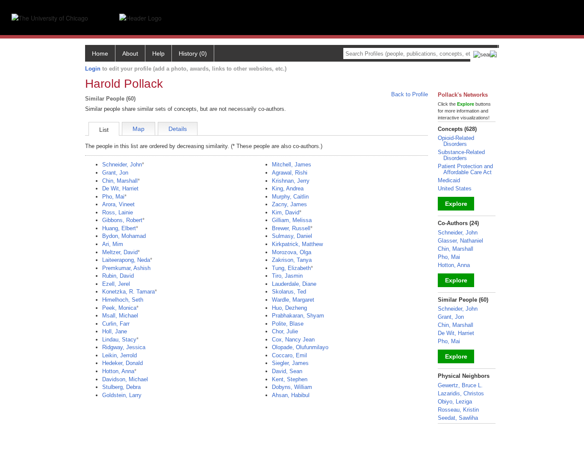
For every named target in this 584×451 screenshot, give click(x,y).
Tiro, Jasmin (287, 276)
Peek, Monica (119, 308)
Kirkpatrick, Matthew (297, 244)
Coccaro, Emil (289, 355)
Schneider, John (122, 164)
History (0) (193, 53)
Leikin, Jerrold (119, 355)
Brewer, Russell (291, 228)
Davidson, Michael (125, 379)
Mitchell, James (291, 164)
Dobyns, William (292, 387)
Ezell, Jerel (116, 284)
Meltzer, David (120, 252)
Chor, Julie (285, 331)
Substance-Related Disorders (461, 155)
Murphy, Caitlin (290, 196)
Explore (456, 203)
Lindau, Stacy (119, 339)
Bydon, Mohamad (124, 236)
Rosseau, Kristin (458, 409)
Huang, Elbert (119, 228)
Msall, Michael (120, 315)
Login (92, 68)
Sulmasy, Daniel (292, 236)
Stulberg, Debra (121, 387)
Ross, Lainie (117, 212)
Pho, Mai (113, 196)
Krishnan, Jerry (291, 181)
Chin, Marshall (120, 181)
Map (139, 128)
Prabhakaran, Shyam (298, 315)
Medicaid (449, 180)
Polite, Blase (288, 323)
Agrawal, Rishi (289, 172)
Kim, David (285, 212)
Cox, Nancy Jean (293, 339)
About (130, 53)
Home (100, 53)
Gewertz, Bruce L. (460, 385)
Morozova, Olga (291, 252)
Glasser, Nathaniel (460, 240)
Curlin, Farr (116, 323)
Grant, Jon (115, 172)
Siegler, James (290, 363)
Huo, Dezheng (289, 308)
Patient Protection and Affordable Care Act (465, 169)
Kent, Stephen (289, 379)
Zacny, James (289, 204)
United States (455, 188)
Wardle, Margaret (293, 300)
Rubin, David (118, 276)
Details (177, 128)
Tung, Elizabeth (291, 268)
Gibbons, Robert (122, 220)
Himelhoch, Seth (122, 300)
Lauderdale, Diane (294, 284)
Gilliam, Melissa (292, 220)
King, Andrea (288, 188)
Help (158, 53)
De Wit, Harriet (120, 188)
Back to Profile (409, 94)
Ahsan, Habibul (291, 395)
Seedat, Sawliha (458, 418)
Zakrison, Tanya (292, 260)
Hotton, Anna (118, 371)
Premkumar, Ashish (126, 268)
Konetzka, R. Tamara (128, 291)
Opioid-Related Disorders (456, 141)
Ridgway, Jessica (123, 347)
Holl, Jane (114, 331)
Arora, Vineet (118, 204)
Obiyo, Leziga (455, 401)
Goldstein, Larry (122, 395)
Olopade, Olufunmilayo (300, 347)
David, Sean (287, 371)
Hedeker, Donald (122, 363)
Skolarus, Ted (289, 291)
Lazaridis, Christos (461, 393)
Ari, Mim (112, 244)
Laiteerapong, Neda (126, 260)
